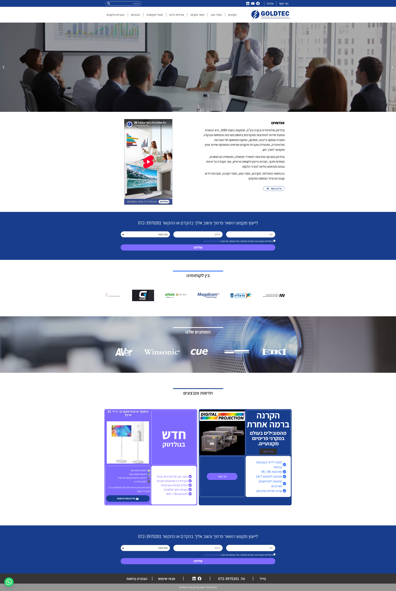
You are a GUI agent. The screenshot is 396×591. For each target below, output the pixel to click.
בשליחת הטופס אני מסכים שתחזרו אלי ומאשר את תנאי (238, 241)
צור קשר (283, 3)
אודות (270, 3)
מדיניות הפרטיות (212, 241)
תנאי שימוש (166, 578)
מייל (263, 578)
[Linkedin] (247, 3)
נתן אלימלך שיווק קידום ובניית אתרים (198, 587)
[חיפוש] (108, 3)
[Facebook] (258, 3)
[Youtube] (252, 3)
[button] (392, 67)
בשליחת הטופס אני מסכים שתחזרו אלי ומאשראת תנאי (238, 554)
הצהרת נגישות (136, 578)
